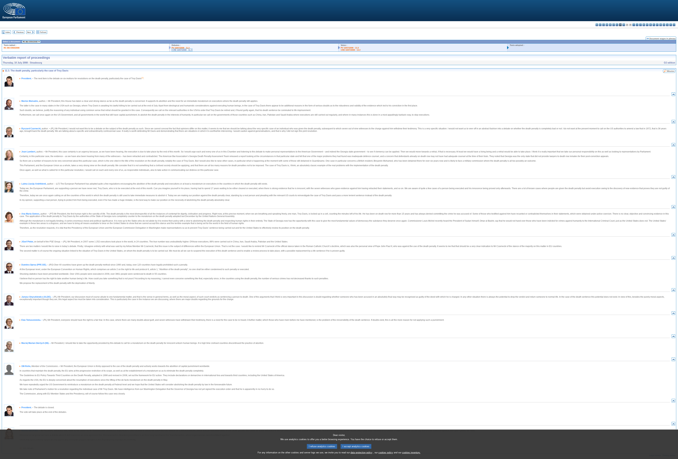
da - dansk (607, 24)
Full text (43, 32)
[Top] (673, 95)
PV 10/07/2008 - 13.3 (350, 48)
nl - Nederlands (650, 24)
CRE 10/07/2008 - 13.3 (350, 50)
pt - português (657, 24)
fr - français (623, 24)
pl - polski (654, 24)
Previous (19, 32)
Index (7, 32)
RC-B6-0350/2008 (11, 48)
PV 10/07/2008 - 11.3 (180, 48)
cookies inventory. (411, 452)
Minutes (670, 71)
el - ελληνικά (617, 24)
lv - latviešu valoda (637, 24)
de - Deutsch (610, 24)
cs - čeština (603, 24)
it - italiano (633, 24)
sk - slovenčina (664, 24)
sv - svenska (674, 24)
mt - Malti (647, 24)
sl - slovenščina (667, 24)
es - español (600, 24)
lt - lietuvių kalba (640, 24)
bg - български (597, 24)
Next (29, 32)
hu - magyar (644, 24)
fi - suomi (670, 24)
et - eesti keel (613, 24)
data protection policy (361, 452)
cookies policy (385, 452)
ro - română (660, 24)
